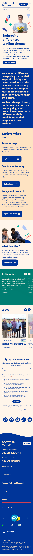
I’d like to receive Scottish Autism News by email (16, 379)
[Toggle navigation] (30, 4)
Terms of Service (18, 407)
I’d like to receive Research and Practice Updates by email (15, 391)
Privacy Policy (6, 540)
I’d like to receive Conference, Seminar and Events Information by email (16, 387)
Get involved (7, 508)
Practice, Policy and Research (13, 483)
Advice (4, 499)
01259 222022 (11, 461)
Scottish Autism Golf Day (14, 343)
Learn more (7, 263)
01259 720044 (11, 453)
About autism (7, 466)
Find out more (9, 62)
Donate (23, 4)
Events (4, 491)
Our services (6, 475)
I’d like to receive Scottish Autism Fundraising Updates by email (13, 383)
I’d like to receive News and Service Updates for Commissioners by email (14, 395)
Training (23, 340)
